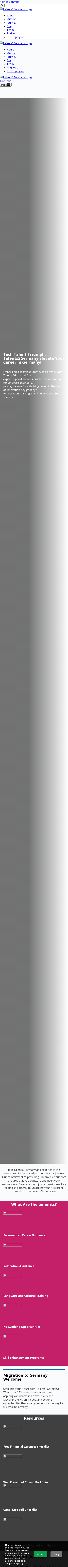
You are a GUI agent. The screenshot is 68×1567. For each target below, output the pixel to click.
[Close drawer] (2, 5)
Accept (40, 1554)
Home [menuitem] (10, 15)
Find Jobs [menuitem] (12, 33)
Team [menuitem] (10, 30)
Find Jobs (5, 81)
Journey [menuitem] (11, 22)
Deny (56, 1554)
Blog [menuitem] (9, 26)
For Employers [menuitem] (15, 37)
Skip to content (9, 2)
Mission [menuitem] (11, 19)
